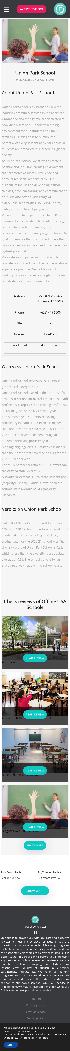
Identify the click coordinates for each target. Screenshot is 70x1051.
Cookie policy (35, 1018)
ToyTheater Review (49, 872)
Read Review (35, 658)
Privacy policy (35, 1005)
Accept (10, 1044)
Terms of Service (35, 1012)
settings (43, 1038)
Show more (35, 845)
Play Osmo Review (12, 872)
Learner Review (10, 878)
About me (35, 998)
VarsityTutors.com (31, 9)
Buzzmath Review (49, 878)
